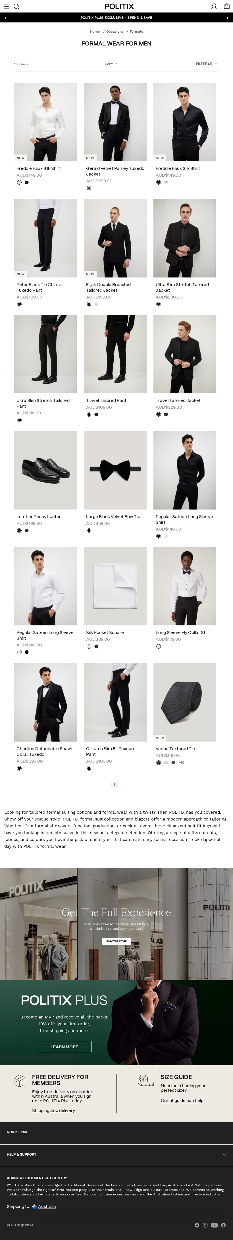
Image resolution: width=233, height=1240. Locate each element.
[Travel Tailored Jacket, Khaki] (166, 415)
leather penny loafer (38, 517)
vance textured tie (175, 749)
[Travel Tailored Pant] (115, 354)
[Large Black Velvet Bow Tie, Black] (89, 531)
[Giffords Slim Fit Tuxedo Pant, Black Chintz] (89, 768)
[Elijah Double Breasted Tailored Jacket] (115, 238)
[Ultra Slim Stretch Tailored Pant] (45, 354)
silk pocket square (105, 633)
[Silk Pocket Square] (115, 586)
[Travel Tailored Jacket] (184, 354)
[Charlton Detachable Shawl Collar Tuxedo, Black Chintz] (19, 768)
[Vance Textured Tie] (184, 702)
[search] (16, 6)
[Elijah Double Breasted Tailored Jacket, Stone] (96, 304)
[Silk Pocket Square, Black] (96, 647)
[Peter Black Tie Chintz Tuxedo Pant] (45, 238)
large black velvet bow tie (113, 517)
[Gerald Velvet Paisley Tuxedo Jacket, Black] (89, 188)
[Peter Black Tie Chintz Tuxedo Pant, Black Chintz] (19, 304)
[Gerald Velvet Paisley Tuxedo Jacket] (115, 122)
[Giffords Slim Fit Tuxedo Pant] (115, 702)
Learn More (64, 1047)
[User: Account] (214, 6)
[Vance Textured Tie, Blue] (166, 763)
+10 (181, 762)
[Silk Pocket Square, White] (89, 647)
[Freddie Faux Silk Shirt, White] (19, 182)
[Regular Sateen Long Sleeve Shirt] (184, 470)
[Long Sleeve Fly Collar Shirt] (184, 586)
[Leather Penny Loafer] (45, 470)
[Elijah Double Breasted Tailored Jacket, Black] (89, 304)
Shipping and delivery (53, 1111)
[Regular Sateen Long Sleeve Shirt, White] (166, 536)
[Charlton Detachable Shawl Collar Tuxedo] (45, 702)
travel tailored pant (106, 401)
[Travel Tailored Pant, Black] (89, 415)
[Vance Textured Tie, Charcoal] (173, 763)
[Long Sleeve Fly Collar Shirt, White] (158, 647)
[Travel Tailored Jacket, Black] (158, 415)
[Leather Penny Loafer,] (27, 531)
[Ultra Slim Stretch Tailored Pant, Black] (19, 420)
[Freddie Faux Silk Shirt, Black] (27, 182)
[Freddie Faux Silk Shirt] (45, 122)
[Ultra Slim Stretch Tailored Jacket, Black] (158, 304)
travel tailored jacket (178, 401)
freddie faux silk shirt (38, 169)
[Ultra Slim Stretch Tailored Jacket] (184, 238)
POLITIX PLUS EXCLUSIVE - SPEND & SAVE (116, 17)
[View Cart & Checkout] (226, 7)
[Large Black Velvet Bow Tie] (115, 470)
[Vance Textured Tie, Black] (158, 763)
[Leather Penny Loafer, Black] (19, 531)
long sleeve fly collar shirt (183, 633)
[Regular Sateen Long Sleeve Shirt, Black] (158, 536)
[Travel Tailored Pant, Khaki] (96, 415)
